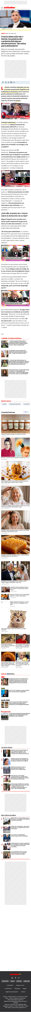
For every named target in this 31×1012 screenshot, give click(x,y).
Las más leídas (6, 748)
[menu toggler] (2, 7)
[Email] (14, 83)
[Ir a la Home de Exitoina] (10, 7)
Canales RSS (10, 985)
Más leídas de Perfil (8, 815)
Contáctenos (8, 988)
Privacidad (17, 988)
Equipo (24, 988)
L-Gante (6, 87)
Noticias (19, 981)
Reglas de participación (12, 992)
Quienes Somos (20, 985)
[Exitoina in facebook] (15, 978)
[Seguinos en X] (19, 978)
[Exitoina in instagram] (12, 978)
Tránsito (23, 992)
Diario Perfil (5, 981)
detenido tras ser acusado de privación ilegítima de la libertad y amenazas (15, 89)
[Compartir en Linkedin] (11, 82)
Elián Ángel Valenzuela (15, 404)
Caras (12, 981)
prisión (18, 101)
